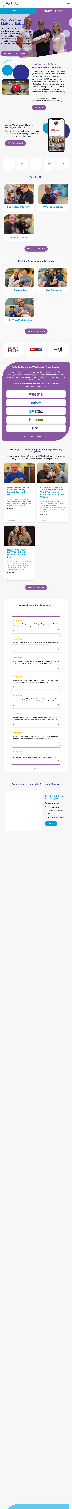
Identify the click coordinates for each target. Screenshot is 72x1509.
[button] (68, 4)
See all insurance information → (36, 436)
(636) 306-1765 (18, 11)
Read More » (11, 508)
